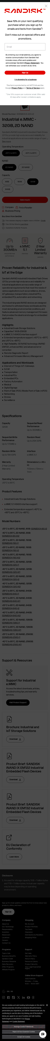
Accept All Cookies (23, 1037)
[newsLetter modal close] (46, 6)
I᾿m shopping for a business (25, 79)
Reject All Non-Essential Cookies (24, 1032)
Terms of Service (33, 88)
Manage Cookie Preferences (23, 1026)
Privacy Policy (17, 88)
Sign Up (25, 72)
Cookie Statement (19, 1021)
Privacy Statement (31, 63)
